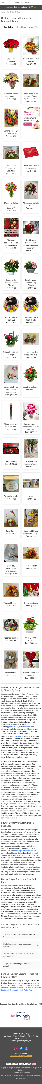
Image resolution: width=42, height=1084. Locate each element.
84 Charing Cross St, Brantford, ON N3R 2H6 (21, 1036)
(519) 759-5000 (21, 1038)
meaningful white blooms (23, 850)
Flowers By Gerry (21, 2)
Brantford (19, 985)
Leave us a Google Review (21, 1055)
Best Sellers (8, 27)
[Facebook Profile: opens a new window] (21, 1048)
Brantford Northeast (31, 985)
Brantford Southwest (25, 987)
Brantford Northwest (8, 987)
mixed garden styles (28, 787)
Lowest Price (33, 27)
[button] (37, 1079)
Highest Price (21, 27)
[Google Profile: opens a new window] (26, 1048)
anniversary (16, 736)
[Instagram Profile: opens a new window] (16, 1048)
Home (3, 12)
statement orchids (8, 841)
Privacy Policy (18, 1075)
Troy (30, 990)
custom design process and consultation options (19, 912)
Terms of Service (5, 1075)
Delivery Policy (21, 1078)
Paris (26, 990)
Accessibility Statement (33, 1075)
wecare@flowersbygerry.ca (21, 1040)
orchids (27, 726)
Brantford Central (16, 990)
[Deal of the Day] (31, 121)
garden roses (13, 726)
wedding (4, 733)
